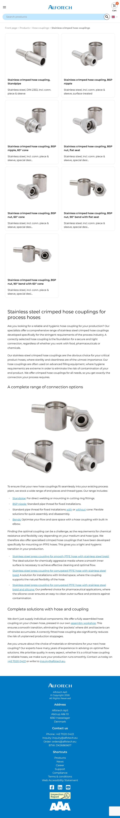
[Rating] (60, 806)
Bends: (16, 519)
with (69, 509)
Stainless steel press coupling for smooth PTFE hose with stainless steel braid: (60, 556)
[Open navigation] (16, 7)
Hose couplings (40, 28)
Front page (11, 28)
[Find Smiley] (60, 795)
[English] (115, 16)
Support (60, 769)
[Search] (107, 17)
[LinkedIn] (60, 787)
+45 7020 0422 (17, 661)
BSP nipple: (19, 503)
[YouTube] (68, 787)
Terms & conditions (60, 776)
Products (25, 28)
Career (60, 765)
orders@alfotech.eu (64, 741)
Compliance (60, 772)
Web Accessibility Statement (60, 780)
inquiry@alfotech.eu (52, 661)
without (81, 509)
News (60, 761)
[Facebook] (51, 787)
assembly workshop (83, 623)
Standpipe (19, 498)
